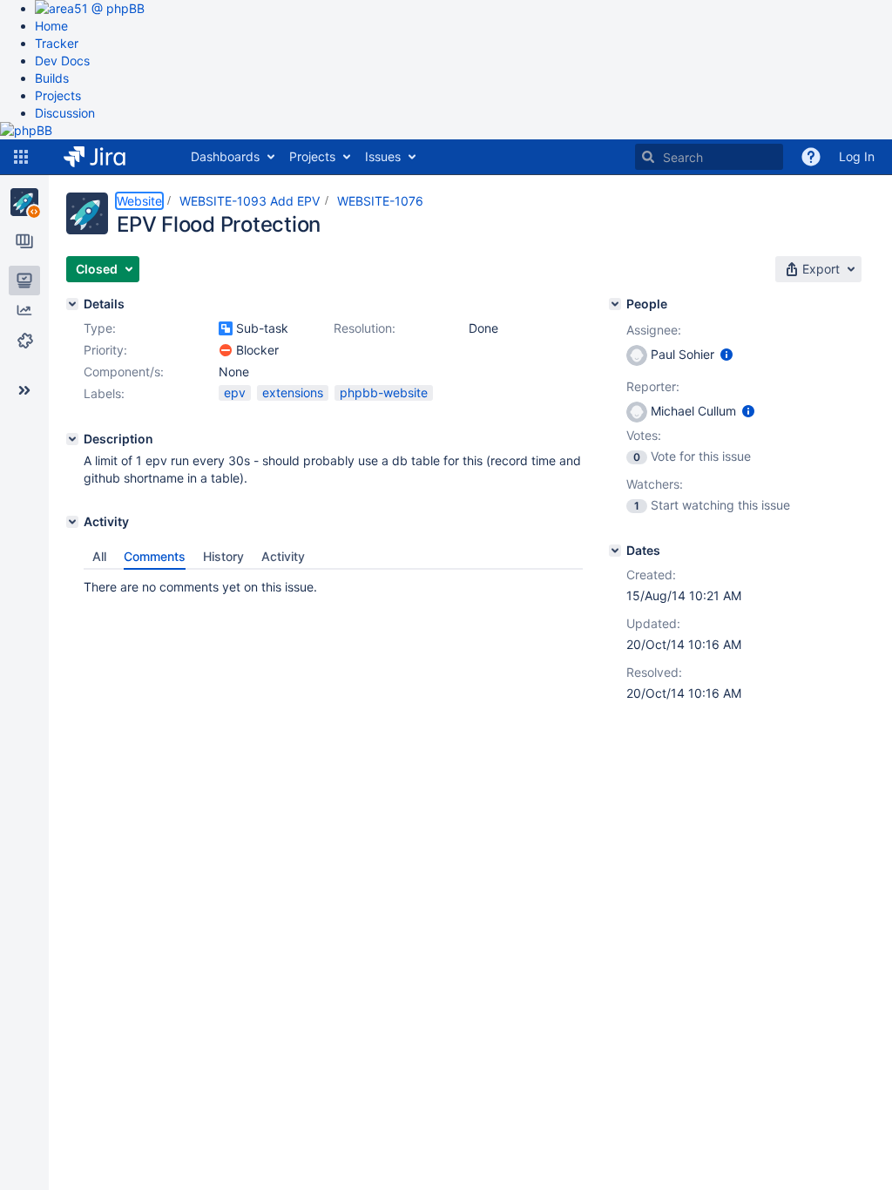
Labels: (104, 393)
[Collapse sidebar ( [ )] (24, 390)
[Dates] (615, 550)
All (99, 556)
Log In (857, 156)
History (223, 556)
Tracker (56, 43)
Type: (100, 328)
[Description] (72, 439)
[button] (21, 156)
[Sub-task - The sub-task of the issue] (226, 328)
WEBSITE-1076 (380, 200)
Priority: (105, 349)
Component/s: (124, 371)
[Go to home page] (108, 156)
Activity (283, 556)
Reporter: (652, 386)
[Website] (24, 202)
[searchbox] (709, 157)
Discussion (65, 112)
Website (139, 200)
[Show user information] (726, 354)
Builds (52, 78)
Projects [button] (312, 156)
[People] (615, 304)
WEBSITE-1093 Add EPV (249, 200)
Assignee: (653, 329)
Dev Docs (62, 60)
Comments (155, 556)
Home (51, 25)
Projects (58, 95)
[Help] (811, 156)
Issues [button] (383, 156)
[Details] (72, 304)
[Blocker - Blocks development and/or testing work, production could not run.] (226, 350)
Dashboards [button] (225, 156)
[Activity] (72, 522)
